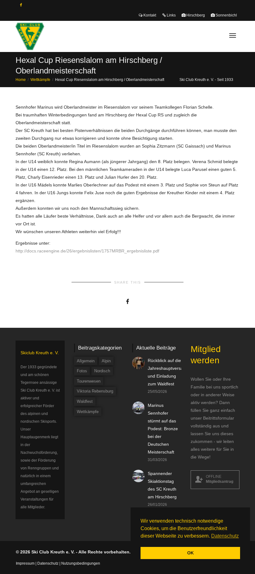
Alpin (106, 361)
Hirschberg (195, 15)
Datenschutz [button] (225, 536)
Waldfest (85, 401)
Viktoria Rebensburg (95, 391)
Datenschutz (47, 563)
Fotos (82, 371)
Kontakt (149, 15)
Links (171, 15)
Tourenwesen (88, 381)
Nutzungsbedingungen (80, 563)
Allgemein (86, 361)
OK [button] (190, 552)
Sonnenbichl (226, 15)
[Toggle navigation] (232, 35)
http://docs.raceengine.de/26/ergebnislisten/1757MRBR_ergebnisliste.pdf (87, 250)
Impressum (25, 563)
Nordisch (102, 371)
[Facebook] (21, 5)
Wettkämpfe (88, 411)
